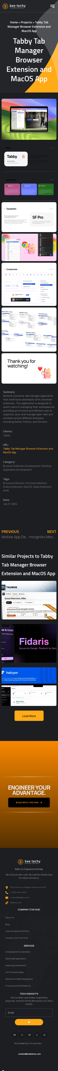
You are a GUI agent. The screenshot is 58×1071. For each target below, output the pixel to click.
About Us (9, 917)
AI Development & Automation (17, 952)
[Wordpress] (44, 1035)
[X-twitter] (37, 1035)
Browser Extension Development (22, 466)
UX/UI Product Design (14, 972)
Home (14, 22)
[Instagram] (22, 1035)
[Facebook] (14, 1035)
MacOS (28, 486)
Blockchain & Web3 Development (19, 979)
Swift (6, 490)
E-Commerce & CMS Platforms (18, 986)
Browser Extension (14, 483)
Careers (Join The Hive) (16, 937)
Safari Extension (42, 486)
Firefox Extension (13, 486)
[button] (52, 6)
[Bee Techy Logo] (14, 6)
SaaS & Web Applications (15, 958)
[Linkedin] (29, 1035)
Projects (26, 22)
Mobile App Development (15, 965)
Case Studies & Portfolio (17, 931)
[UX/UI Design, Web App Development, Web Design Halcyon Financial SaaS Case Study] (29, 686)
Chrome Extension (36, 483)
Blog (7, 924)
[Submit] (29, 1022)
